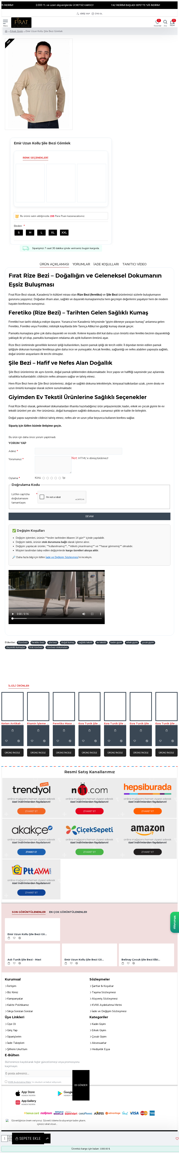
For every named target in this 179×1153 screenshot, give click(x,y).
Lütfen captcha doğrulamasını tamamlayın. (20, 498)
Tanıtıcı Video (134, 264)
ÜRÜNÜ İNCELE (12, 752)
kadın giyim (116, 642)
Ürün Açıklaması (54, 264)
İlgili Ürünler (18, 685)
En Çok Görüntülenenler (68, 912)
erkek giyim (132, 642)
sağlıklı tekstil (85, 642)
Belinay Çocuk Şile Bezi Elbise (141, 959)
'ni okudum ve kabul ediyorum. (35, 1082)
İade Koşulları (106, 264)
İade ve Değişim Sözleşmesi (62, 557)
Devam (89, 516)
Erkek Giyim (16, 31)
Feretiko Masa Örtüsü (64, 723)
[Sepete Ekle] (12, 730)
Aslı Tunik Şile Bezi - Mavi (24, 959)
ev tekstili (101, 642)
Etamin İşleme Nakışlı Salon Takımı (38, 723)
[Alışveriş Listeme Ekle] (6, 741)
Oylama (13, 478)
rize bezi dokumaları (57, 647)
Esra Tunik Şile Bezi (89, 723)
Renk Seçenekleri (35, 157)
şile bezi (53, 642)
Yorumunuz (15, 459)
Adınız (12, 451)
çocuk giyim (148, 642)
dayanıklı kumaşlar (15, 647)
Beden (18, 226)
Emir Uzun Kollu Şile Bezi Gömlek (27, 934)
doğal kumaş (67, 642)
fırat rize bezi (36, 647)
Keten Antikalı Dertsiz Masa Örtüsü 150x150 (12, 723)
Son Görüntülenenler (29, 912)
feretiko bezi (38, 642)
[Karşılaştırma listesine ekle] (18, 741)
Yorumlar (81, 264)
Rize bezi (23, 642)
